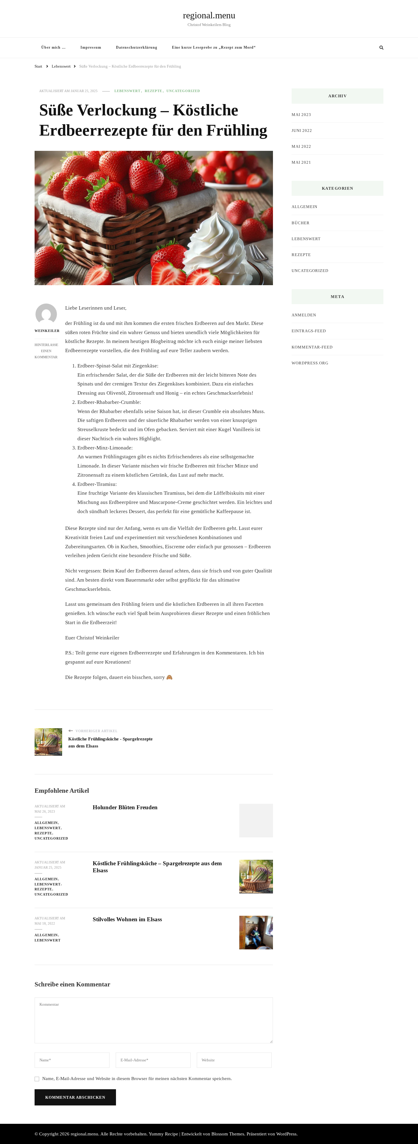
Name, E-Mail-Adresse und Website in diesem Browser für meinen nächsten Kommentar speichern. (137, 1078)
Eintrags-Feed (309, 331)
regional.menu (209, 15)
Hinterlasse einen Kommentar (46, 351)
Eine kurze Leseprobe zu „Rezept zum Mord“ (214, 47)
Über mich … (53, 47)
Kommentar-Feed (312, 347)
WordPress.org (310, 363)
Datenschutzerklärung (136, 47)
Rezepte (153, 91)
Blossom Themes (227, 1133)
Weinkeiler (46, 331)
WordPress (286, 1133)
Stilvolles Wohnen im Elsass (127, 919)
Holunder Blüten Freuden (125, 807)
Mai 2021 (301, 162)
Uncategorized (183, 91)
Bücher (301, 223)
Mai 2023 (301, 114)
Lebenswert (127, 91)
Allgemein (46, 823)
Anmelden (304, 315)
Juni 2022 (302, 130)
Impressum (90, 47)
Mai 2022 (301, 146)
